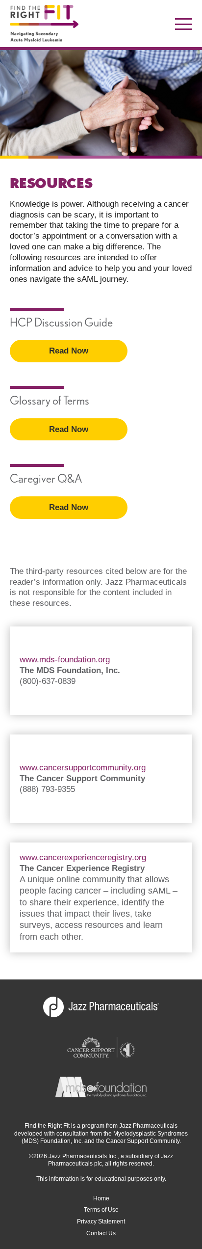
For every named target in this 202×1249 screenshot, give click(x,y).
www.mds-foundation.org (65, 659)
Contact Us (101, 1233)
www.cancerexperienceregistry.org (83, 857)
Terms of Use (101, 1209)
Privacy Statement (101, 1221)
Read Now (68, 350)
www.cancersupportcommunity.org (83, 767)
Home (101, 1198)
